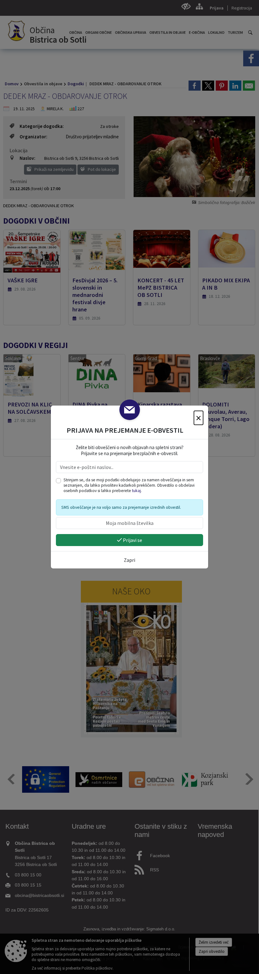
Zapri (129, 560)
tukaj (136, 490)
